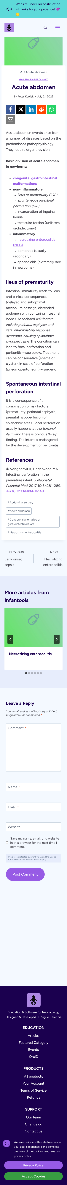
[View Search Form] (45, 27)
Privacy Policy (14, 859)
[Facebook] (10, 109)
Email (13, 807)
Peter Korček (25, 96)
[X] (20, 109)
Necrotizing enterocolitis (24, 532)
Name (14, 787)
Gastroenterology (33, 79)
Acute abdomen (19, 511)
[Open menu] (58, 27)
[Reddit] (41, 109)
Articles (33, 1035)
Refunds (33, 1097)
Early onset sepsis (14, 558)
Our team (33, 1117)
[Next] (57, 639)
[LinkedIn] (31, 109)
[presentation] (33, 627)
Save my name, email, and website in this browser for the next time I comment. (34, 842)
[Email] (10, 119)
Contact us (33, 1131)
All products (33, 1076)
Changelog (33, 1124)
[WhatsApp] (51, 109)
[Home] (21, 72)
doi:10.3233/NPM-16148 (25, 491)
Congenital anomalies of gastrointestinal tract (24, 522)
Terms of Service (33, 859)
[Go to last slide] (10, 639)
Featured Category (33, 1042)
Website (14, 827)
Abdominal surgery (20, 502)
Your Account (33, 1083)
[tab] (26, 673)
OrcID (33, 1056)
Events (33, 1049)
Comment (17, 728)
